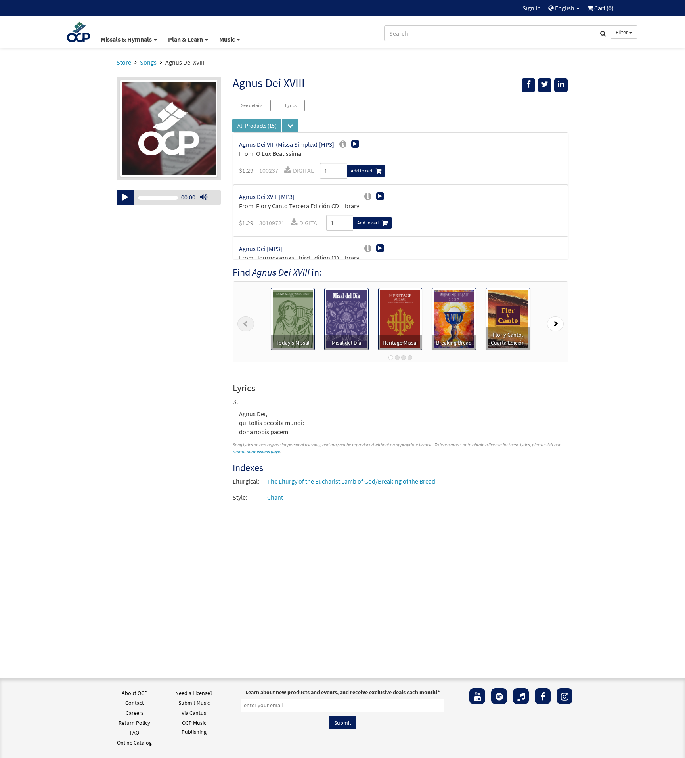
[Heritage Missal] (400, 318)
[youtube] (477, 696)
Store (124, 62)
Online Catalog (134, 742)
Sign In (531, 8)
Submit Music (194, 702)
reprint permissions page (256, 451)
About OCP (134, 693)
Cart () (603, 8)
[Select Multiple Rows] (290, 125)
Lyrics (291, 105)
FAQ (134, 732)
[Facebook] (543, 696)
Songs (148, 62)
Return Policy (134, 722)
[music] (521, 696)
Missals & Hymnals (127, 39)
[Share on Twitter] (544, 85)
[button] (245, 322)
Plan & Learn (186, 39)
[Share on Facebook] (528, 85)
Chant (275, 497)
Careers (135, 712)
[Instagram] (564, 696)
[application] (169, 197)
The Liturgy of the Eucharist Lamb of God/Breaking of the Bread (351, 481)
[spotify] (499, 696)
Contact (134, 702)
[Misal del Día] (346, 318)
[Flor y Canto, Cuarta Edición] (508, 318)
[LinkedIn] (561, 85)
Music (227, 39)
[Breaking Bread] (454, 318)
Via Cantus (194, 712)
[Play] (125, 197)
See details (251, 105)
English (565, 8)
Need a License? (193, 693)
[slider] (208, 205)
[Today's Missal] (293, 318)
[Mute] (204, 197)
